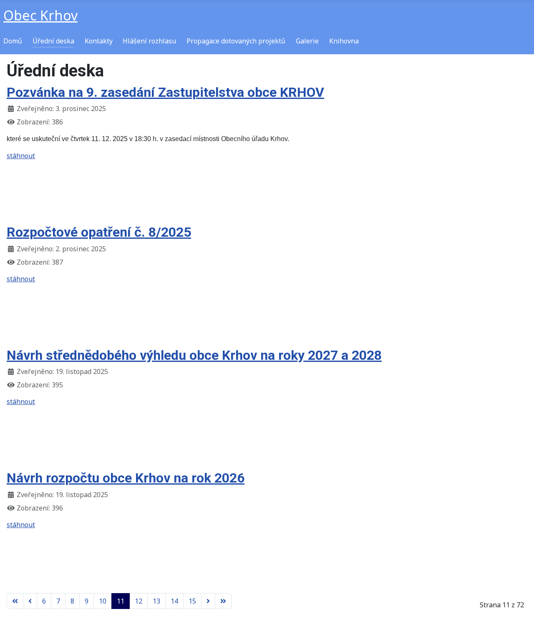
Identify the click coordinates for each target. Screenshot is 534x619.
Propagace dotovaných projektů (235, 40)
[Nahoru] (519, 603)
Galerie (307, 40)
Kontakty (99, 40)
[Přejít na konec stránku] (223, 601)
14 (174, 601)
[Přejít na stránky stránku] (30, 601)
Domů (12, 40)
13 (156, 601)
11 (120, 601)
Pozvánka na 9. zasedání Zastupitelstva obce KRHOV (165, 92)
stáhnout (21, 155)
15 (192, 601)
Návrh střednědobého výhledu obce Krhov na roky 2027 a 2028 (194, 355)
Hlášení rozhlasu (149, 40)
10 (102, 601)
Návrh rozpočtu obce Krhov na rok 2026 (125, 478)
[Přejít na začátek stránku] (15, 601)
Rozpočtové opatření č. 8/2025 (99, 232)
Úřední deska (53, 40)
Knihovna (344, 40)
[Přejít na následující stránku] (208, 601)
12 (138, 601)
